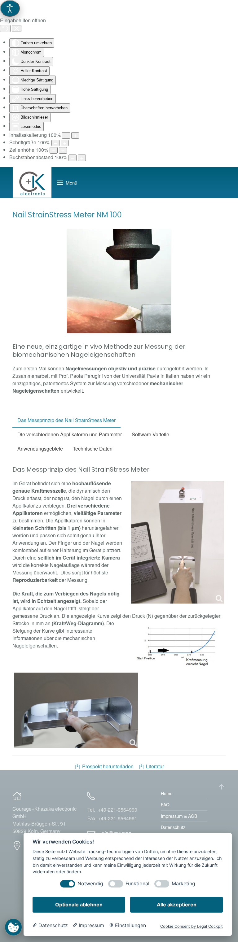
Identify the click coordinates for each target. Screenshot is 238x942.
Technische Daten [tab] (92, 448)
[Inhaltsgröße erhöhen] (75, 135)
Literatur (155, 766)
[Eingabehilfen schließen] (16, 28)
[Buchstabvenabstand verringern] (72, 158)
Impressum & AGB (179, 816)
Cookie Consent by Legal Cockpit (191, 926)
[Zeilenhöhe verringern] (54, 150)
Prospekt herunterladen (108, 766)
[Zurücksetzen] (5, 28)
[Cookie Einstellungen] (13, 927)
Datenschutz (173, 827)
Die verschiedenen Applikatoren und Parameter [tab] (69, 434)
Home (167, 793)
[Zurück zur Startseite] (32, 182)
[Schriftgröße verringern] (55, 143)
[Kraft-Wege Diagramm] (177, 645)
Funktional (137, 884)
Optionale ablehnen (79, 904)
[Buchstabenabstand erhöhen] (82, 158)
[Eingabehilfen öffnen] (10, 8)
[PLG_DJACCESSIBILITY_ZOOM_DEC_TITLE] (66, 135)
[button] (67, 182)
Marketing (183, 884)
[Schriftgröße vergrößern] (65, 143)
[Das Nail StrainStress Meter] (177, 542)
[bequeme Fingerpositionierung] (76, 710)
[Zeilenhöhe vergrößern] (63, 150)
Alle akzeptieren (176, 904)
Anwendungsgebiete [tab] (40, 448)
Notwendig (90, 884)
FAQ (165, 804)
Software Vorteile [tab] (150, 434)
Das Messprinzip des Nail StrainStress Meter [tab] (66, 420)
